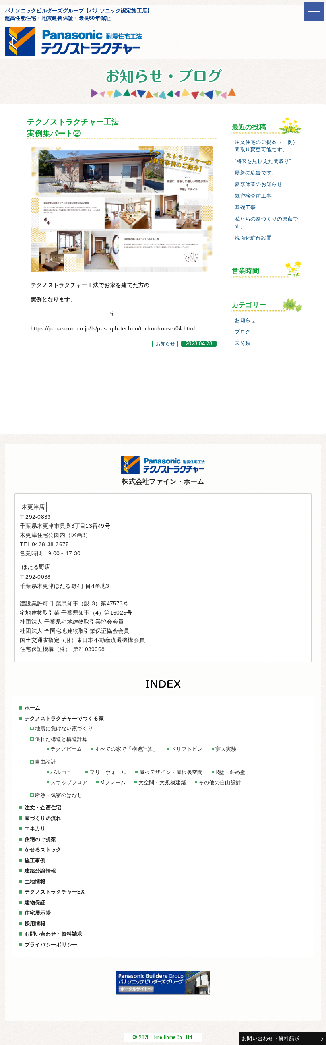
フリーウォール (107, 772)
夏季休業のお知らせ (258, 184)
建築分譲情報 (40, 871)
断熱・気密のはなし (59, 795)
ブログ (242, 332)
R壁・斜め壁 (230, 772)
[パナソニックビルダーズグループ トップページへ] (163, 992)
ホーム (33, 708)
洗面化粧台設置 (253, 238)
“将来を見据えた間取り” (263, 161)
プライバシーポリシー (51, 945)
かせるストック (43, 850)
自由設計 (45, 762)
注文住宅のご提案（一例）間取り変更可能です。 (266, 146)
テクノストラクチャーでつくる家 (64, 718)
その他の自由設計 (220, 782)
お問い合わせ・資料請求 (271, 1038)
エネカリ (35, 829)
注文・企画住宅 (43, 807)
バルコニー (63, 772)
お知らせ (165, 344)
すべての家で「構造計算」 (126, 749)
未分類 (242, 343)
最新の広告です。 (256, 173)
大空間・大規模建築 (162, 782)
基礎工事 (245, 207)
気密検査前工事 (253, 196)
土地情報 (35, 881)
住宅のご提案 (40, 839)
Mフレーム (113, 782)
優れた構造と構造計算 (61, 739)
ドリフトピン (187, 749)
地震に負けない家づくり (64, 728)
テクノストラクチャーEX (55, 892)
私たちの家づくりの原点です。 (266, 222)
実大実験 (226, 749)
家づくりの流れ (43, 818)
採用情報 (35, 924)
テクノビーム (66, 749)
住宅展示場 (38, 913)
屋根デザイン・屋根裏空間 (170, 772)
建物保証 (35, 902)
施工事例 (35, 860)
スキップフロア (68, 782)
